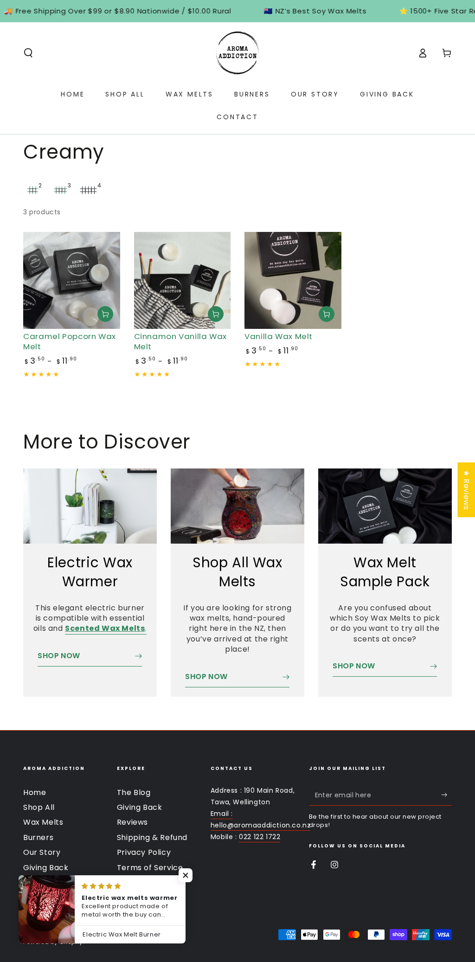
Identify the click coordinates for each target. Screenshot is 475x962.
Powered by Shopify (53, 942)
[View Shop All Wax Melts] (237, 506)
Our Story (41, 852)
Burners (38, 837)
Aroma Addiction (74, 929)
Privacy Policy (144, 852)
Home (34, 792)
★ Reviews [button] (466, 490)
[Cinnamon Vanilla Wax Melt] (182, 280)
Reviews (132, 822)
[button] (28, 53)
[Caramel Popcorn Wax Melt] (71, 280)
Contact (39, 882)
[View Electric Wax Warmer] (90, 506)
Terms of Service (150, 867)
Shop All (39, 807)
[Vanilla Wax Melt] (292, 280)
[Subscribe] (446, 795)
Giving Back (46, 867)
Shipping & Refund (152, 837)
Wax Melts (43, 822)
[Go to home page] (237, 53)
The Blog (134, 792)
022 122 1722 (259, 836)
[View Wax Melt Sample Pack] (385, 506)
